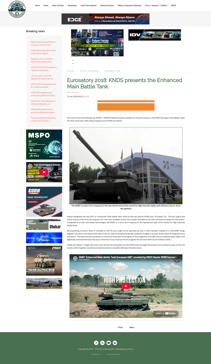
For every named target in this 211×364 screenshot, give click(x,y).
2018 (86, 96)
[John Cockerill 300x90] (44, 283)
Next (131, 327)
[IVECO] (154, 34)
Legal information (113, 354)
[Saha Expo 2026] (97, 33)
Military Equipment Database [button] (129, 5)
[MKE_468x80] (97, 51)
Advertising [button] (72, 5)
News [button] (46, 5)
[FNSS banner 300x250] (44, 260)
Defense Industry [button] (107, 5)
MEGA (173, 5)
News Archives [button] (58, 5)
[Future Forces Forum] (97, 42)
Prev (121, 327)
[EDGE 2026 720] (105, 18)
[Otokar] (44, 224)
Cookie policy (96, 354)
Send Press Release (88, 5)
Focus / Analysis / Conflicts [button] (156, 5)
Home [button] (37, 5)
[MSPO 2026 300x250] (44, 144)
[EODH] (44, 201)
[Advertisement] (126, 102)
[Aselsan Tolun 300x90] (44, 237)
